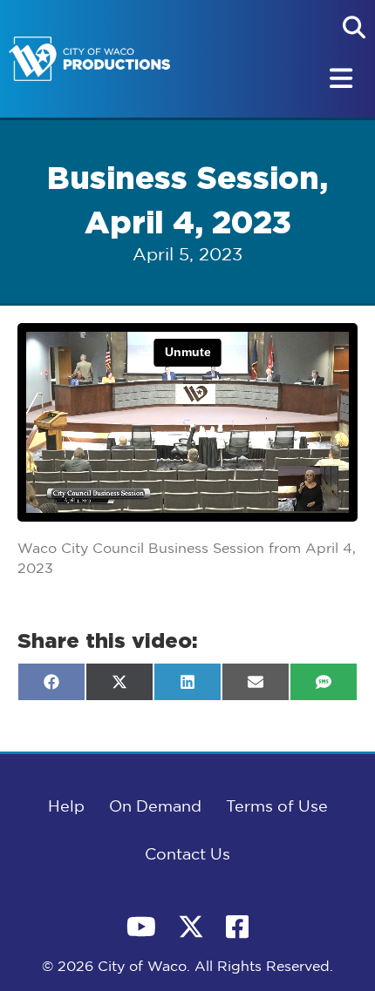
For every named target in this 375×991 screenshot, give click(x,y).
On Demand (155, 807)
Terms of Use (277, 807)
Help (66, 807)
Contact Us (187, 855)
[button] (354, 27)
